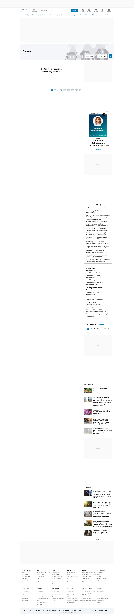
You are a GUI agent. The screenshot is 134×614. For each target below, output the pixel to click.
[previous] (52, 90)
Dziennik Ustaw (55, 591)
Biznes (44, 15)
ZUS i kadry (24, 578)
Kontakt (86, 610)
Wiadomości (100, 572)
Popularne (90, 207)
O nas (23, 610)
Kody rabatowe (101, 594)
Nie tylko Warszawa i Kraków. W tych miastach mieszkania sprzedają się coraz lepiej (97, 225)
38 (69, 90)
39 (73, 90)
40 (76, 90)
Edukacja (99, 15)
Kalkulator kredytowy (92, 280)
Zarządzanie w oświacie (42, 598)
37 (65, 90)
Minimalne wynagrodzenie (88, 593)
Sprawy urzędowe (56, 578)
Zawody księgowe (26, 580)
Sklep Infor (54, 581)
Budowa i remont (101, 578)
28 (101, 329)
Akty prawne (55, 588)
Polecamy (87, 487)
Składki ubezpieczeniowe (88, 594)
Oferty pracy (100, 602)
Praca (53, 580)
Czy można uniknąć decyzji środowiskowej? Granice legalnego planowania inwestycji (98, 216)
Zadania (24, 594)
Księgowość (29, 15)
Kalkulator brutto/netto (92, 270)
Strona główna (25, 45)
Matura (38, 600)
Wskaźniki (92, 302)
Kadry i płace (25, 598)
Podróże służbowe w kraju (88, 591)
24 (88, 329)
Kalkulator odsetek (71, 596)
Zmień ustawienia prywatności (51, 610)
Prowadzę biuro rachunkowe (89, 574)
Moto (81, 15)
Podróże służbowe (86, 596)
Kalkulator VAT (70, 594)
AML (83, 581)
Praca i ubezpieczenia (72, 576)
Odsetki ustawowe (86, 598)
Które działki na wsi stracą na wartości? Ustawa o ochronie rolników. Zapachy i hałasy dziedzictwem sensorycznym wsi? (97, 238)
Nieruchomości (89, 15)
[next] (80, 90)
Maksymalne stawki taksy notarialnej (96, 311)
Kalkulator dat (70, 591)
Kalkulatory (92, 268)
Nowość (98, 138)
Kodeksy (54, 600)
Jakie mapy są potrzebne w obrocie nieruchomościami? (95, 211)
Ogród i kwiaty (100, 580)
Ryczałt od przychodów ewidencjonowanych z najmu (94, 308)
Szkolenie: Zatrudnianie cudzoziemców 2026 (98, 143)
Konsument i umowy (57, 576)
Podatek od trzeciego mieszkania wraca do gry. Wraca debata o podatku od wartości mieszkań (97, 247)
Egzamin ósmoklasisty (42, 602)
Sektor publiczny (53, 15)
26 (94, 329)
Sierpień (101, 325)
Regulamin (66, 610)
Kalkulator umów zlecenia (93, 273)
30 (108, 329)
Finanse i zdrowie (71, 581)
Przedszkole (40, 591)
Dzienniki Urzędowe (57, 594)
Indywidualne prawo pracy (43, 572)
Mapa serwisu (103, 610)
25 (91, 329)
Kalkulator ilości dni (91, 284)
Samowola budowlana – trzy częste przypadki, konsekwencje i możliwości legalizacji (96, 220)
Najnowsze (98, 207)
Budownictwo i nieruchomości (94, 299)
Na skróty (99, 588)
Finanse (99, 576)
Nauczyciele (40, 594)
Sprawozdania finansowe (88, 580)
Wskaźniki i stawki (87, 588)
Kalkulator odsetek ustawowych (95, 282)
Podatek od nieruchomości (93, 292)
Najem (88, 297)
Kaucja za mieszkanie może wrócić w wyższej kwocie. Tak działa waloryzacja (96, 229)
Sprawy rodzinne (56, 572)
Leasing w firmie (71, 580)
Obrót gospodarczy (26, 576)
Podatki (23, 572)
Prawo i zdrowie (56, 583)
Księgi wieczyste (90, 294)
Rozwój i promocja (26, 596)
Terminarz (92, 325)
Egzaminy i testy (41, 596)
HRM (38, 581)
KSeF (106, 15)
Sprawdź (98, 149)
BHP (38, 580)
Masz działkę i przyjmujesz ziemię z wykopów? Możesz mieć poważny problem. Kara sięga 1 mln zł (97, 242)
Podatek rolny (90, 316)
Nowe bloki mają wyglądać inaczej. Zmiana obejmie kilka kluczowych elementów (98, 233)
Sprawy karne (55, 574)
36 (61, 90)
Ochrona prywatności (34, 610)
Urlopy (38, 578)
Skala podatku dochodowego (89, 600)
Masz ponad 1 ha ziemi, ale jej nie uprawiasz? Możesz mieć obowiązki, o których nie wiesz (96, 251)
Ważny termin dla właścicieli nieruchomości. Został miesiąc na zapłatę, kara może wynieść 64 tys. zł (98, 260)
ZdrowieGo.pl (100, 591)
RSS (80, 610)
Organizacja (25, 591)
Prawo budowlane (91, 290)
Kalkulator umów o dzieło (93, 275)
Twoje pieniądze (72, 15)
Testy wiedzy (40, 604)
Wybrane (106, 207)
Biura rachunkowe (87, 570)
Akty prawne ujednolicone (58, 598)
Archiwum (99, 593)
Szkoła (38, 593)
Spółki (68, 574)
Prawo (63, 15)
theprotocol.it (100, 600)
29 (105, 329)
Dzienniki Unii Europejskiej (58, 596)
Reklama (93, 610)
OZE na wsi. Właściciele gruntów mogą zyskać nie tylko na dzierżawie (96, 255)
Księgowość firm (26, 570)
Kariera (74, 610)
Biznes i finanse (71, 572)
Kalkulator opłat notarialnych (94, 277)
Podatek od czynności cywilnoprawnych (97, 314)
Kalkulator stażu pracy (72, 598)
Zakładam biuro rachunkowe (89, 572)
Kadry (37, 15)
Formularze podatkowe (103, 598)
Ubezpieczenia (40, 576)
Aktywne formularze (96, 288)
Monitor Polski (55, 593)
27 (98, 329)
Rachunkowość (25, 574)
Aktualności (88, 384)
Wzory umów (100, 596)
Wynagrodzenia (40, 574)
